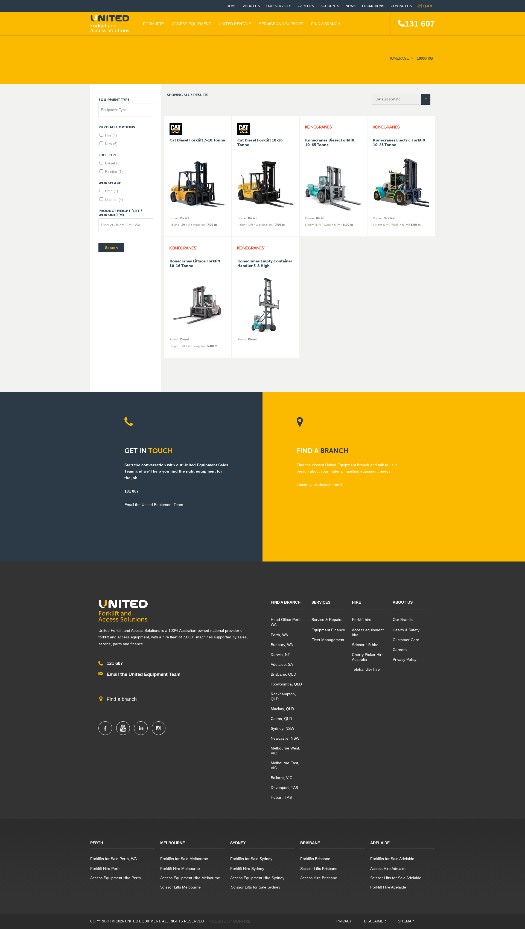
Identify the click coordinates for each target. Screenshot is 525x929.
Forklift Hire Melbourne (180, 868)
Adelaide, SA (282, 664)
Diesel (112, 163)
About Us (251, 6)
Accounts (329, 6)
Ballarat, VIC (281, 777)
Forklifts (153, 24)
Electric (113, 172)
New (111, 144)
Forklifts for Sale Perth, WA (113, 858)
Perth (96, 843)
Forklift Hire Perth (105, 868)
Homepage (399, 58)
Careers (306, 6)
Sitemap (406, 921)
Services (320, 602)
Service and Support (281, 24)
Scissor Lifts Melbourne (180, 887)
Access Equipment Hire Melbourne (190, 878)
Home (232, 6)
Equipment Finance (328, 630)
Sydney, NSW (282, 728)
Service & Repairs (326, 619)
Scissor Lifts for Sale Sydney (255, 887)
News (350, 6)
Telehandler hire (366, 669)
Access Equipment (191, 24)
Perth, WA (279, 635)
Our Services (278, 6)
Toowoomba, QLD (286, 684)
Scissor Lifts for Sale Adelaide (395, 878)
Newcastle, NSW (285, 738)
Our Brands (403, 619)
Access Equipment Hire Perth (115, 878)
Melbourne (172, 843)
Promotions (373, 6)
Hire (111, 135)
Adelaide (380, 843)
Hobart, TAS (281, 797)
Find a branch (122, 699)
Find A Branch (325, 24)
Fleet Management (327, 640)
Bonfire (241, 921)
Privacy (344, 921)
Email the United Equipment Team (143, 674)
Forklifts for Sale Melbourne (184, 858)
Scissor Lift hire (365, 645)
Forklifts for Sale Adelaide (392, 858)
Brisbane (310, 843)
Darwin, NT (280, 654)
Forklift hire (361, 619)
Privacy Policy (404, 659)
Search (111, 247)
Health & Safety (406, 630)
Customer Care (406, 640)
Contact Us (401, 6)
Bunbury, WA (282, 645)
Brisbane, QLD (283, 674)
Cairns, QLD (281, 718)
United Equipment (110, 24)
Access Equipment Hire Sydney (257, 878)
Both (111, 191)
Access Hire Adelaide (388, 868)
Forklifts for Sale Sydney (251, 858)
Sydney (238, 843)
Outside (114, 200)
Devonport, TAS (284, 787)
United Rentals (235, 24)
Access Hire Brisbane (318, 878)
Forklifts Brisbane (315, 858)
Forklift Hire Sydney (247, 868)
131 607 (420, 23)
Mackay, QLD (282, 709)
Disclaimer (375, 921)
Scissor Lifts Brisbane (318, 868)
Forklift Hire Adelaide (388, 887)
